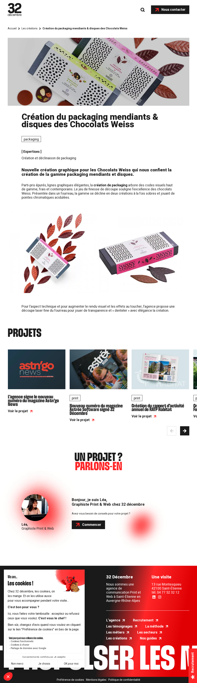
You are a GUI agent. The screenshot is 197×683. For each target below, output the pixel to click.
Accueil (12, 28)
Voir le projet (18, 411)
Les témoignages (119, 626)
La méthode (154, 626)
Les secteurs (147, 632)
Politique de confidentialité (124, 680)
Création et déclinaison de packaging (49, 158)
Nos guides (148, 638)
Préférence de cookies (70, 680)
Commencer (91, 524)
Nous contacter (173, 9)
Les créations (30, 28)
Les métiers (115, 632)
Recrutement (143, 620)
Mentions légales (96, 680)
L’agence (113, 620)
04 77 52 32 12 (168, 592)
